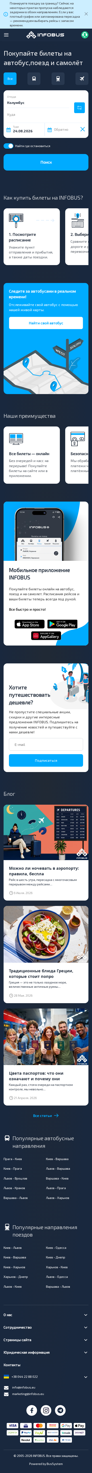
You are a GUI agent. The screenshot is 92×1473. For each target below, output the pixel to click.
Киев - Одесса (56, 1247)
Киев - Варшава (57, 1159)
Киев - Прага (13, 1168)
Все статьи (42, 1115)
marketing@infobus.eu (28, 1394)
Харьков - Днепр (16, 1277)
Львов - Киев (13, 1286)
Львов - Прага (56, 1188)
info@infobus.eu (23, 1387)
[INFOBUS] (45, 34)
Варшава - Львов (16, 1198)
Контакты (12, 1365)
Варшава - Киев (57, 1178)
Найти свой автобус (46, 323)
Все (10, 78)
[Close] (86, 14)
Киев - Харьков (14, 1267)
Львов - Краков (14, 1188)
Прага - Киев (13, 1159)
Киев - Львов (13, 1247)
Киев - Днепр (55, 1257)
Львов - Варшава (58, 1168)
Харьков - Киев (57, 1267)
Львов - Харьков (57, 1198)
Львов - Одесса (57, 1277)
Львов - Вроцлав (15, 1178)
